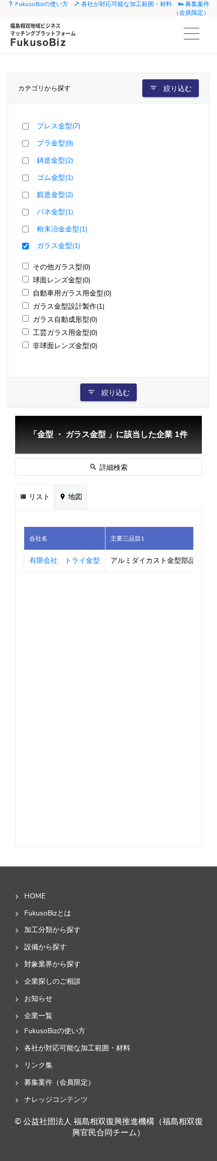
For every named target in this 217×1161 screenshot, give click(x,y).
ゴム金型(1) (55, 177)
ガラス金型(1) (58, 245)
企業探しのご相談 (52, 981)
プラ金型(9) (55, 143)
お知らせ (38, 998)
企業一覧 (38, 1015)
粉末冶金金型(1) (62, 229)
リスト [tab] (38, 497)
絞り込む (176, 88)
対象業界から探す (52, 964)
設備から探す (45, 947)
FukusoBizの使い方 (41, 4)
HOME (34, 896)
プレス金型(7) (58, 126)
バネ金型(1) (55, 212)
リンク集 (38, 1065)
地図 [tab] (74, 497)
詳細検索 (112, 467)
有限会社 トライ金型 (64, 560)
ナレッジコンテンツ (56, 1099)
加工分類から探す (52, 930)
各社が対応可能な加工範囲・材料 (126, 4)
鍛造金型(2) (55, 194)
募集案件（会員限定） (191, 8)
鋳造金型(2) (55, 160)
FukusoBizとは (47, 913)
